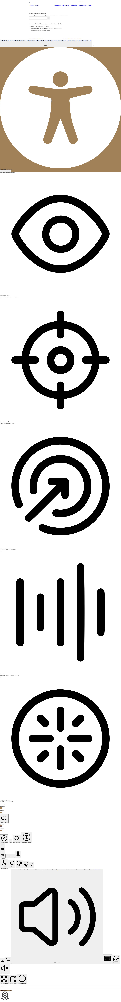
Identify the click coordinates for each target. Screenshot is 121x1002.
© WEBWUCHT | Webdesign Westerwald (36, 37)
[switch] (0, 298)
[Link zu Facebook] (89, 1)
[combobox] (46, 43)
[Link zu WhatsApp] (85, 1)
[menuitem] (57, 5)
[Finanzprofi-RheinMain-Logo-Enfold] (34, 5)
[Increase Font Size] (1, 808)
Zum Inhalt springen (4, 985)
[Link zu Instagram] (87, 1)
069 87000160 (80, 1)
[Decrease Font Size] (1, 812)
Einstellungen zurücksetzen (6, 990)
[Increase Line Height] (1, 826)
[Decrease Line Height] (1, 830)
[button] (93, 45)
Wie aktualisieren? (98, 869)
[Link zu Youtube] (91, 1)
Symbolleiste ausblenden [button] (6, 171)
